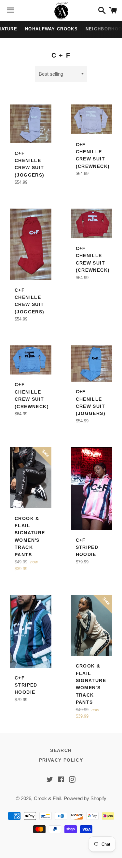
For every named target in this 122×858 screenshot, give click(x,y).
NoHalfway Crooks (51, 29)
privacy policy (61, 760)
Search (61, 750)
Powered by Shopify (85, 798)
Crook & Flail (47, 798)
